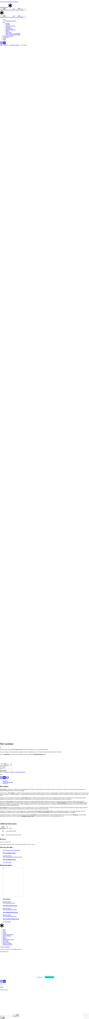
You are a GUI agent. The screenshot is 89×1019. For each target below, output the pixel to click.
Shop (7, 10)
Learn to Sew (6, 37)
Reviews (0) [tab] (5, 783)
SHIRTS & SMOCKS (10, 29)
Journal (4, 39)
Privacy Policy (6, 942)
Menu (22, 10)
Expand (1, 47)
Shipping (5, 938)
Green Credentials (7, 935)
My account (5, 940)
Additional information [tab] (8, 782)
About (4, 19)
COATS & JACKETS (10, 26)
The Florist (75, 814)
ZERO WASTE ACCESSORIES (13, 33)
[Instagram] (1, 43)
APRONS (8, 24)
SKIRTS (7, 31)
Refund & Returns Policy (8, 939)
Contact (4, 38)
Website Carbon (49, 977)
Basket (16, 10)
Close (2, 987)
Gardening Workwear (38, 754)
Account (11, 10)
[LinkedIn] (4, 778)
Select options (8, 855)
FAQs (4, 937)
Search (2, 10)
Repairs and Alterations (8, 36)
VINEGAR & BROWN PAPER (13, 34)
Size (2, 763)
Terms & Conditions (7, 943)
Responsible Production (11, 21)
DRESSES (8, 27)
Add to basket (3, 770)
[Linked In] (4, 43)
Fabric (1, 766)
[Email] (7, 778)
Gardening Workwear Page (27, 816)
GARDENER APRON (14, 45)
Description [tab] (5, 781)
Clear (4, 766)
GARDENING (9, 28)
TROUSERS (8, 32)
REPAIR (8, 23)
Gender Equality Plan (7, 944)
